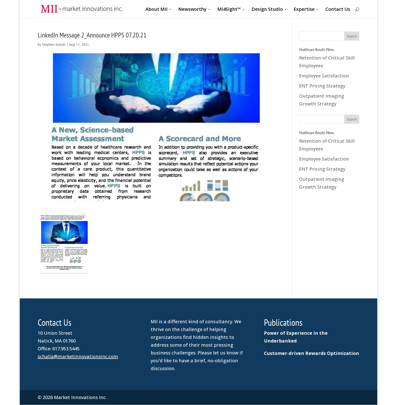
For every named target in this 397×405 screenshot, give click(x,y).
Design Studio (267, 10)
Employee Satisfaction (324, 76)
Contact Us (337, 10)
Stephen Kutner (53, 44)
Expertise (304, 10)
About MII (156, 10)
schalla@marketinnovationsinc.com (78, 356)
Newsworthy (192, 10)
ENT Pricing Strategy (322, 86)
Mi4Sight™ (229, 10)
